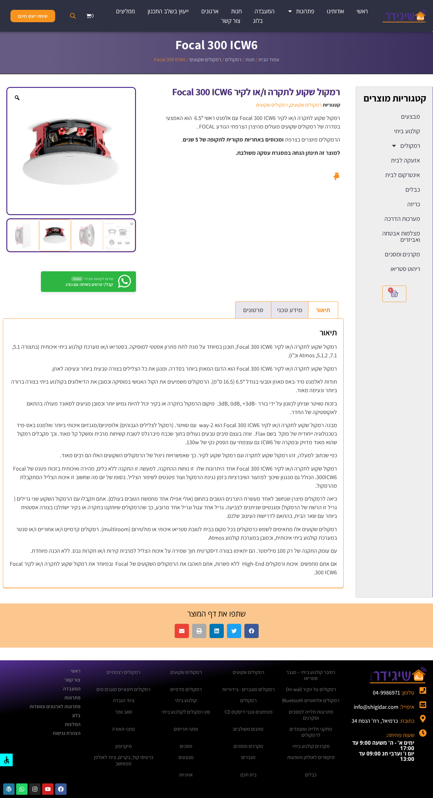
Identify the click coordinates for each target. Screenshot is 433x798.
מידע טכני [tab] (289, 310)
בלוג (258, 20)
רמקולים (233, 59)
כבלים (412, 189)
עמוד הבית (268, 59)
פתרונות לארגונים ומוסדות (55, 706)
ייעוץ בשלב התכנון (168, 11)
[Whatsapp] (22, 789)
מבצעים (410, 116)
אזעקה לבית (405, 160)
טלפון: (393, 692)
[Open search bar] (73, 16)
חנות (236, 11)
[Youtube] (48, 789)
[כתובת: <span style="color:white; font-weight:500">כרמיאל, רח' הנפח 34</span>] (423, 718)
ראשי (362, 11)
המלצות (73, 724)
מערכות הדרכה (402, 218)
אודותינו (335, 11)
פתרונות (305, 11)
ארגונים (209, 11)
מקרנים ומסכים (402, 254)
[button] (251, 631)
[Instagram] (35, 789)
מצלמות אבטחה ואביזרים (401, 236)
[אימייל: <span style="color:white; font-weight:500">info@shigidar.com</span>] (423, 705)
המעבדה (265, 11)
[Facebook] (61, 789)
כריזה (413, 204)
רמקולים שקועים (205, 59)
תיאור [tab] (323, 310)
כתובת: (383, 720)
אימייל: (384, 706)
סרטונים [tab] (253, 310)
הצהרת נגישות (67, 733)
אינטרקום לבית (402, 175)
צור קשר (230, 20)
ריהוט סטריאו (405, 269)
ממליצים (125, 11)
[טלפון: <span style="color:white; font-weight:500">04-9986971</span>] (423, 690)
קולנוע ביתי (407, 131)
